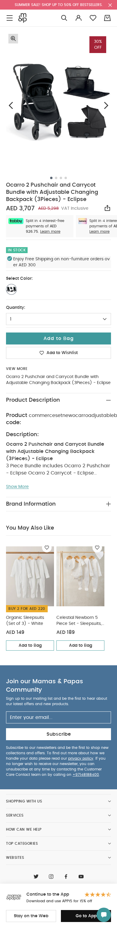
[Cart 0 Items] (107, 18)
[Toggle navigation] (9, 18)
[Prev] (11, 105)
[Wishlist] (47, 547)
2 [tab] (56, 178)
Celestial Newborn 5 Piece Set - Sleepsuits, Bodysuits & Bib (79, 621)
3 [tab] (61, 178)
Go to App (86, 916)
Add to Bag (30, 645)
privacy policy (80, 758)
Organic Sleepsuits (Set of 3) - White (25, 621)
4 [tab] (65, 178)
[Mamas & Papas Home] (22, 18)
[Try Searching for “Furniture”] (64, 18)
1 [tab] (51, 178)
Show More (17, 487)
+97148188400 (86, 774)
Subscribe (58, 734)
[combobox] (58, 319)
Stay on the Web (31, 916)
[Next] (106, 105)
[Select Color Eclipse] (11, 289)
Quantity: (15, 308)
